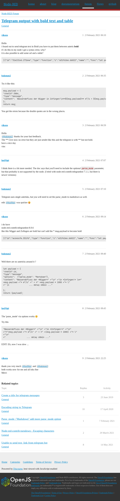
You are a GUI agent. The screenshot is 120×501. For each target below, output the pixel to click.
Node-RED (11, 4)
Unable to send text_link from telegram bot (24, 442)
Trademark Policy (38, 483)
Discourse (18, 469)
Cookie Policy (50, 495)
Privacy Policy (61, 462)
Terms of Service (44, 462)
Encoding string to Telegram (16, 407)
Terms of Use (57, 493)
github (112, 3)
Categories (15, 462)
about (43, 3)
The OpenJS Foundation (40, 493)
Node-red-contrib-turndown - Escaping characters (27, 430)
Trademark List (55, 483)
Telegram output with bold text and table (37, 20)
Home (4, 462)
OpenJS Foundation (47, 477)
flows (100, 3)
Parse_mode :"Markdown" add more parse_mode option (31, 418)
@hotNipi (10, 202)
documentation (70, 3)
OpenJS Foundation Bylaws (87, 493)
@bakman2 (7, 136)
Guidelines (28, 462)
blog (53, 3)
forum (88, 3)
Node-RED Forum (10, 13)
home (31, 3)
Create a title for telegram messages (20, 395)
